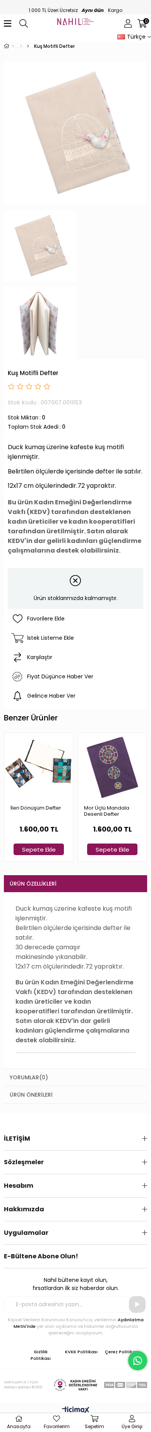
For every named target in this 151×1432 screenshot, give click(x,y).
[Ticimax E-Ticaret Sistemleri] (75, 1411)
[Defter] (28, 46)
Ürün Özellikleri (33, 884)
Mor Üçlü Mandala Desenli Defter (106, 811)
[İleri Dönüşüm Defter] (39, 767)
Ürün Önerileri (31, 1095)
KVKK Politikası (81, 1352)
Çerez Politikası (122, 1352)
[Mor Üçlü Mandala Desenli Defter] (112, 767)
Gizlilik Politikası (41, 1355)
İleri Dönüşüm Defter (35, 808)
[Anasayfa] (13, 46)
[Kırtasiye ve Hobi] (21, 46)
